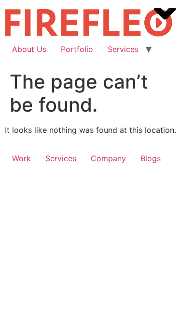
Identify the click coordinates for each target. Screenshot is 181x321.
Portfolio (77, 49)
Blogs (150, 158)
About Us (29, 49)
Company (108, 158)
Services (123, 49)
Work (21, 158)
